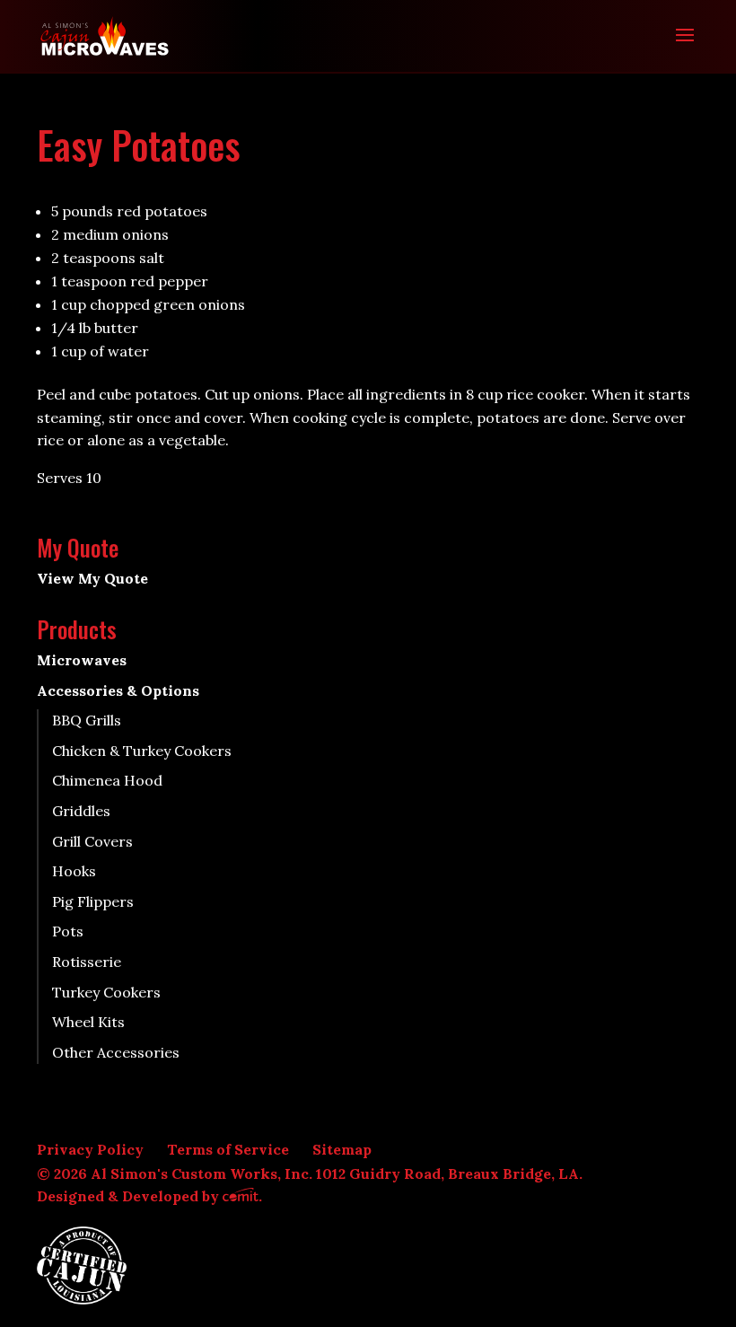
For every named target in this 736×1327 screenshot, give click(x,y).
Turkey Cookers (106, 992)
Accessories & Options (118, 690)
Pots (67, 931)
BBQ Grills (86, 720)
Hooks (74, 871)
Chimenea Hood (107, 780)
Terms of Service (228, 1149)
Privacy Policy (90, 1149)
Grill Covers (92, 841)
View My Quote (92, 578)
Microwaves (82, 660)
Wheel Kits (88, 1022)
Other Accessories (116, 1052)
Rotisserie (86, 962)
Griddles (81, 811)
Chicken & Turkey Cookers (142, 751)
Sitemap (342, 1149)
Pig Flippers (93, 901)
